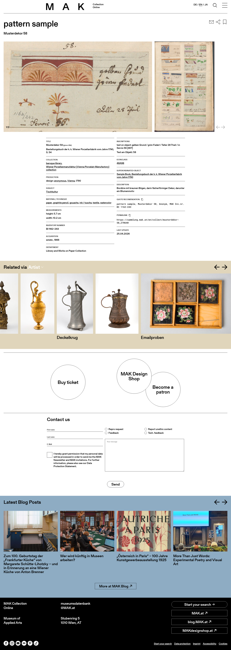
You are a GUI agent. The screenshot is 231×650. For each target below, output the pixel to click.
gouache (74, 202)
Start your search (197, 604)
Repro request (116, 429)
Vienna (71, 180)
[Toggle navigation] (224, 5)
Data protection (182, 643)
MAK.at (198, 613)
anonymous (60, 180)
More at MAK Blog (113, 586)
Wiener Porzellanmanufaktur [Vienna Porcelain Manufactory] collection (77, 168)
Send (115, 484)
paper (49, 202)
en (200, 4)
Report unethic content (160, 429)
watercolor (105, 202)
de (195, 4)
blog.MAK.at (198, 621)
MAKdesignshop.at (198, 630)
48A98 (120, 163)
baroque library (54, 163)
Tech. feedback (156, 433)
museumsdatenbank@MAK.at (75, 605)
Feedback (114, 433)
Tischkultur (52, 191)
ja (206, 4)
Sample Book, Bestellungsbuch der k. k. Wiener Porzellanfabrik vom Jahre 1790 (149, 176)
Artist (34, 267)
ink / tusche (86, 202)
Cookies (223, 643)
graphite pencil (60, 202)
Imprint (196, 643)
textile (96, 202)
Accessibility (209, 643)
